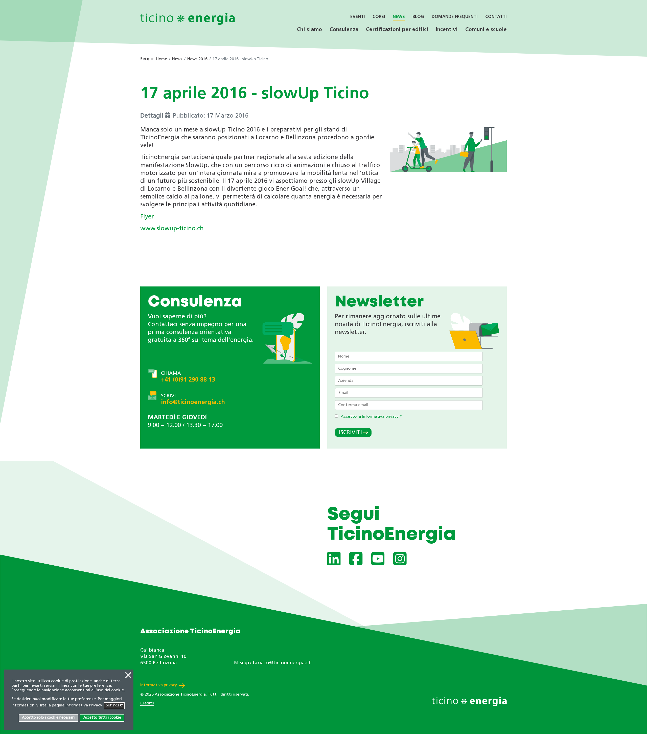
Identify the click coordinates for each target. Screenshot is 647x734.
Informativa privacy (158, 685)
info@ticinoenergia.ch (193, 402)
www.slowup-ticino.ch (172, 229)
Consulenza (344, 29)
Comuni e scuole (486, 29)
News (399, 17)
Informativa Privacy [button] (83, 705)
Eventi (357, 17)
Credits (147, 703)
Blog (418, 17)
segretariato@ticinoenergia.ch (276, 663)
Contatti (496, 17)
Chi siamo (309, 29)
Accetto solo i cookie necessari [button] (48, 718)
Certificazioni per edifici (397, 29)
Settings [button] (114, 706)
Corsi (379, 17)
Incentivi (447, 29)
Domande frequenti (455, 17)
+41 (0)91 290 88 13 (188, 380)
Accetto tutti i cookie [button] (102, 718)
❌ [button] (128, 676)
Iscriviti (350, 433)
